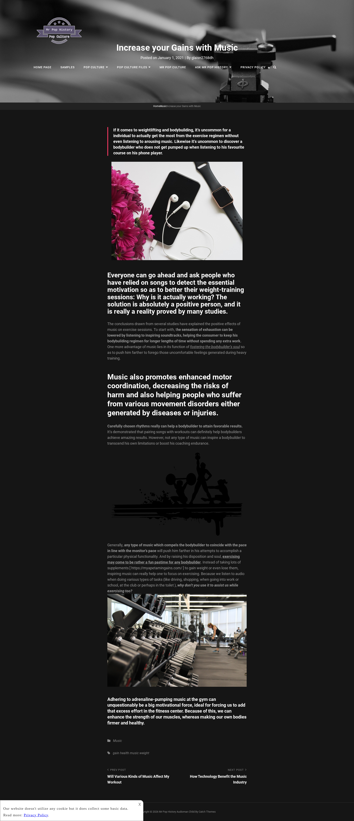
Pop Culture (94, 67)
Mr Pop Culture (173, 67)
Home (156, 106)
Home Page (42, 67)
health (124, 753)
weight (144, 753)
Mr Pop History (167, 811)
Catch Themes (207, 811)
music (134, 753)
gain (116, 753)
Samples (67, 67)
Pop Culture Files (132, 67)
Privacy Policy (253, 67)
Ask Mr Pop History (211, 67)
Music (163, 106)
